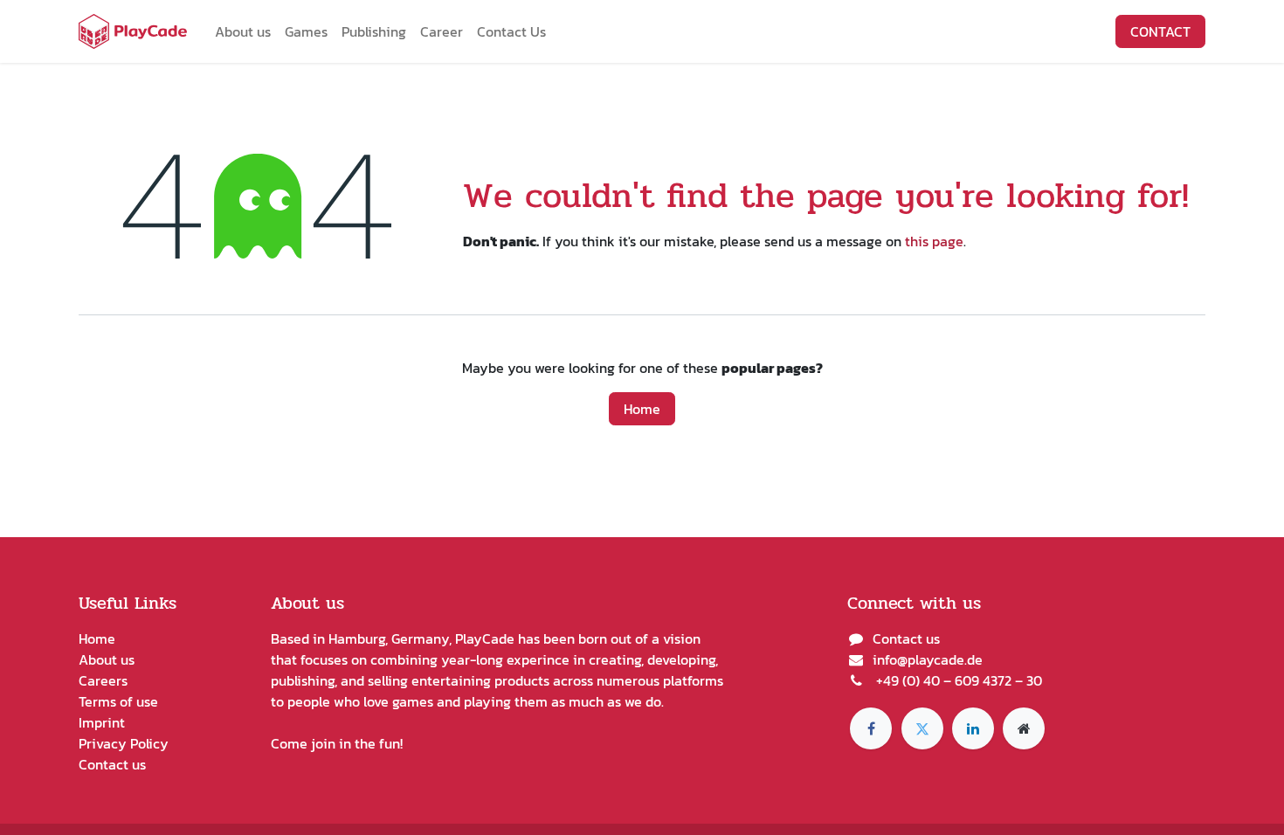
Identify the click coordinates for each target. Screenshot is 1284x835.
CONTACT (1160, 31)
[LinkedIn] (973, 728)
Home (642, 408)
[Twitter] (922, 728)
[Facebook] (871, 728)
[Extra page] (1024, 728)
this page (934, 241)
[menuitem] (243, 31)
